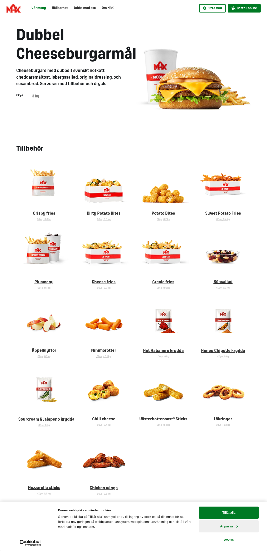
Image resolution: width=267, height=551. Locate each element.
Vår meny (38, 8)
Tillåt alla (228, 512)
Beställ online (247, 8)
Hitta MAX (215, 8)
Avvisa (229, 540)
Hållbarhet (60, 8)
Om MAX (107, 8)
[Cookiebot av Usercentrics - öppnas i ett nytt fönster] (30, 543)
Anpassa (226, 526)
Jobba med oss (85, 8)
